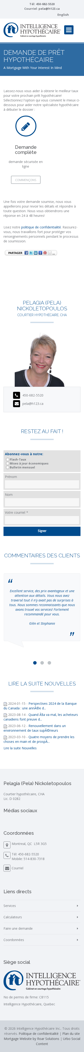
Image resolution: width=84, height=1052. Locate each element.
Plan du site (71, 1033)
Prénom (11, 476)
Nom (9, 494)
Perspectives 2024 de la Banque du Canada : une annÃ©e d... (40, 705)
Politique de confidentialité (39, 1033)
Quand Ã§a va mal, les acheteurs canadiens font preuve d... (41, 716)
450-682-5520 (45, 4)
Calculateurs (13, 917)
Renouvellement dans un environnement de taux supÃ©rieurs (35, 728)
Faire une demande (18, 928)
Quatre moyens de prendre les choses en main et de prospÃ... (39, 739)
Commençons (25, 180)
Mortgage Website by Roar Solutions (31, 1038)
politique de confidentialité (41, 227)
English (63, 15)
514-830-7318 (34, 859)
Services (10, 905)
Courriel (17, 868)
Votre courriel (16, 512)
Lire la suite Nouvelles (20, 748)
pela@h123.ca (49, 8)
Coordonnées (14, 940)
